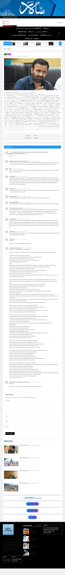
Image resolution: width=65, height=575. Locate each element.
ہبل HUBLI (32, 517)
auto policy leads (12, 219)
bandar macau (12, 188)
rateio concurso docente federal (15, 208)
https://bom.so (12, 239)
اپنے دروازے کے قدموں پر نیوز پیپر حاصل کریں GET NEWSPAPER (28, 28)
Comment (7, 400)
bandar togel (12, 231)
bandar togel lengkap (13, 202)
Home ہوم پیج (46, 28)
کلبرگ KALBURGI (32, 510)
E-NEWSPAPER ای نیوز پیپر (45, 35)
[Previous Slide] (37, 525)
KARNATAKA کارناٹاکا (22, 31)
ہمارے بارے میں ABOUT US (41, 31)
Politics (9, 54)
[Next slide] (40, 525)
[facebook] (58, 22)
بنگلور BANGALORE (32, 504)
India (5, 54)
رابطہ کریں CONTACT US (33, 35)
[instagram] (59, 22)
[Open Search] (59, 33)
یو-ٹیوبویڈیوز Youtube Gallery (19, 35)
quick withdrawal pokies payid (15, 248)
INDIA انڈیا (31, 31)
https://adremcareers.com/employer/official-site (19, 382)
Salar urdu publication (9, 56)
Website (7, 426)
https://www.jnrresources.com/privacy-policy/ (18, 161)
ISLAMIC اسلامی (29, 38)
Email (6, 421)
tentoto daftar (12, 176)
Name (6, 416)
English (36, 38)
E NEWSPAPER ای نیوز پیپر (32, 498)
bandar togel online (13, 196)
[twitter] (61, 22)
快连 (10, 168)
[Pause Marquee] (60, 43)
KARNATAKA (35, 531)
